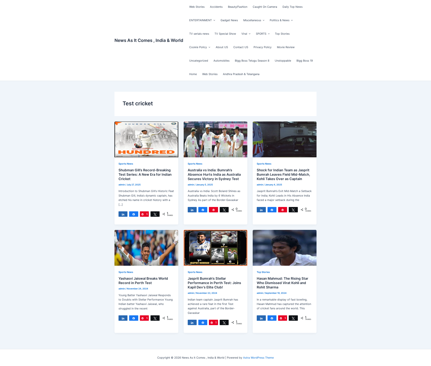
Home (193, 74)
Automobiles (221, 60)
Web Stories (197, 6)
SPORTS (261, 33)
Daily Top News (293, 6)
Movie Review (286, 47)
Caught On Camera (265, 6)
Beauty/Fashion (237, 6)
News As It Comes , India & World (148, 40)
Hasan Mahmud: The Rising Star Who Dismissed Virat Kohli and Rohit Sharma (282, 282)
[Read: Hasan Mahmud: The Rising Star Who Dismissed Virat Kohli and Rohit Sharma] (285, 247)
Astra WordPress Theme (258, 357)
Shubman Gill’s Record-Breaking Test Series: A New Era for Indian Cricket (145, 174)
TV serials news (199, 33)
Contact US (240, 47)
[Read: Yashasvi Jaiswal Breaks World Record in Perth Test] (146, 247)
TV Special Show (225, 33)
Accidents (216, 6)
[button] (213, 20)
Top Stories (282, 33)
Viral (244, 33)
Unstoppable (283, 60)
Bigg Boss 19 (304, 60)
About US (222, 47)
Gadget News (229, 20)
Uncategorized (198, 60)
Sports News (126, 163)
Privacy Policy (263, 47)
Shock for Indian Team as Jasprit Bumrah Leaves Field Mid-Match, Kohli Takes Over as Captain (283, 174)
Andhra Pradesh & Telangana (241, 74)
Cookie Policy (198, 47)
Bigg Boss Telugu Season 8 (252, 60)
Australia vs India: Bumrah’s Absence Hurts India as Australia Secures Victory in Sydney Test (214, 174)
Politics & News (279, 20)
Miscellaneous (252, 20)
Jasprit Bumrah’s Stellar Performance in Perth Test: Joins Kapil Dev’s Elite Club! (214, 282)
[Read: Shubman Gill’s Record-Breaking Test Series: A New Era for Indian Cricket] (146, 139)
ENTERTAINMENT (200, 20)
